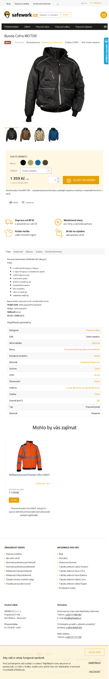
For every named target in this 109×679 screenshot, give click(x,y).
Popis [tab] (8, 252)
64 (99, 388)
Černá (67, 349)
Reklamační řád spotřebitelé (19, 571)
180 (98, 400)
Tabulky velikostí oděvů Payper (73, 583)
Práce (97, 381)
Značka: (71, 42)
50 (77, 388)
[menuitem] (11, 26)
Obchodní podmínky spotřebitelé (20, 562)
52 (80, 388)
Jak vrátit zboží (13, 558)
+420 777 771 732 (73, 637)
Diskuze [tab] (29, 252)
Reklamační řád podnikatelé (18, 575)
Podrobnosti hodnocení (51, 42)
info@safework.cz (72, 618)
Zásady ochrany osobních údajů (20, 579)
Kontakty (63, 558)
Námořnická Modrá (91, 349)
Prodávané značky (67, 588)
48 (74, 388)
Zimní (97, 369)
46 (70, 388)
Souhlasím (95, 652)
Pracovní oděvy (93, 330)
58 (89, 388)
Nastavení (94, 671)
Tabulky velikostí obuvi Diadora (73, 575)
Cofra (97, 394)
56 (86, 388)
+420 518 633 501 (74, 627)
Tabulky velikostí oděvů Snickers (73, 566)
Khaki (79, 349)
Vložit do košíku (84, 180)
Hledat (66, 14)
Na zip (97, 375)
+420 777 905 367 (73, 614)
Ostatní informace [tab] (53, 252)
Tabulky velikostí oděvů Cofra (72, 579)
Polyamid (84, 362)
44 (67, 388)
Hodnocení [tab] (18, 252)
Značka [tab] (39, 252)
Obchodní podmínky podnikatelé (20, 566)
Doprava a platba (22, 4)
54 (83, 388)
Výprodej (96, 343)
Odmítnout (94, 663)
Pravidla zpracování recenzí (18, 583)
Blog (8, 4)
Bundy (97, 356)
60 (92, 388)
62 (95, 388)
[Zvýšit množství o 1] (58, 178)
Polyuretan (95, 362)
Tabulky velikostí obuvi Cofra (72, 571)
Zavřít (24, 200)
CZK (82, 3)
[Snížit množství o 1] (58, 181)
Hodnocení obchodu (41, 4)
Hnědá (73, 349)
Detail (14, 500)
